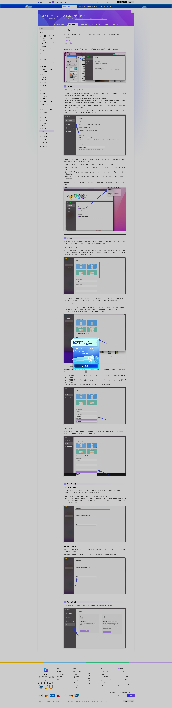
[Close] (86, 371)
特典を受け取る (85, 366)
